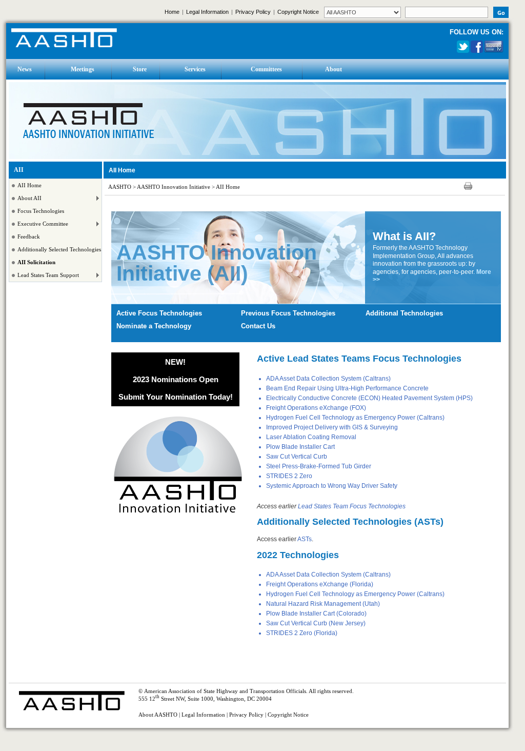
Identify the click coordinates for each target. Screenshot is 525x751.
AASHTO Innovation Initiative (173, 187)
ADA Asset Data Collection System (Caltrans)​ (328, 378)
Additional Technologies (404, 313)
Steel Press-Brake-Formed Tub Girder (318, 466)
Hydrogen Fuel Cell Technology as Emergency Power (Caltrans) (355, 417)
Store (140, 69)
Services (195, 69)
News (24, 69)
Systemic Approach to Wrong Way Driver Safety (331, 485)
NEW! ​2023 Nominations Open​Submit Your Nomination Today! (175, 379)
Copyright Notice (298, 12)
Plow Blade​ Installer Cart (300, 446)
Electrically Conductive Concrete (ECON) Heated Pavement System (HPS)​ (369, 398)
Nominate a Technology (153, 326)
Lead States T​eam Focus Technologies (352, 506)
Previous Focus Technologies (288, 313)
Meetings (82, 69)
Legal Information (207, 12)
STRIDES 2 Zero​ (289, 476)
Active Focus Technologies (159, 313)
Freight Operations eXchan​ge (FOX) (316, 407)
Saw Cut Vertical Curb (296, 456)
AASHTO (119, 187)
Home (172, 12)
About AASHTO (157, 715)
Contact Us (258, 326)
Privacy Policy (253, 12)
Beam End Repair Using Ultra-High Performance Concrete (347, 388)
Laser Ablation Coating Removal (311, 437)
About (333, 69)
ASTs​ (304, 539)
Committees (266, 69)
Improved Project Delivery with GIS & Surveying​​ (332, 427)
